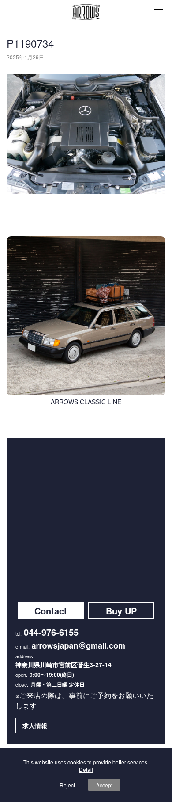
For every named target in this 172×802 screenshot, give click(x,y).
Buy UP (121, 610)
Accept (104, 785)
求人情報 (34, 725)
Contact (50, 610)
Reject (67, 785)
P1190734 (30, 43)
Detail (86, 769)
